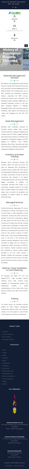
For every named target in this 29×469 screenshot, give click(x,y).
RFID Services (5, 368)
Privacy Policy (8, 466)
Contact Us (5, 358)
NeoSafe (4, 384)
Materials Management (8, 376)
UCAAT (4, 360)
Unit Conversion (6, 337)
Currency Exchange (7, 334)
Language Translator (8, 339)
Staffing (4, 381)
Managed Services (7, 373)
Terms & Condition (19, 466)
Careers (4, 353)
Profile (4, 350)
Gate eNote (5, 366)
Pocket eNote (6, 363)
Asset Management (7, 379)
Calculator (5, 331)
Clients (4, 355)
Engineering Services (8, 371)
